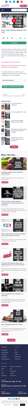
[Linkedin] (14, 2)
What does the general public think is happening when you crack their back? (12, 264)
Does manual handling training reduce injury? (17, 121)
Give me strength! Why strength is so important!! (12, 294)
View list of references (8, 80)
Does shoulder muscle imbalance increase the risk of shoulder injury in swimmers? (12, 203)
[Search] (26, 10)
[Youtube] (22, 2)
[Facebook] (6, 2)
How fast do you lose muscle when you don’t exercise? (17, 139)
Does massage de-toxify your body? (11, 324)
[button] (2, 10)
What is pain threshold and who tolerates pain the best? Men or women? (13, 234)
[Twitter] (10, 2)
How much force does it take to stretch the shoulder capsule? (19, 130)
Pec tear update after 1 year (18, 112)
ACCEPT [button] (22, 404)
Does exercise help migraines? (16, 104)
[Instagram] (18, 2)
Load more (14, 147)
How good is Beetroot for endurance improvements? (12, 173)
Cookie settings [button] (7, 404)
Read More (5, 182)
